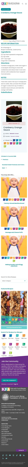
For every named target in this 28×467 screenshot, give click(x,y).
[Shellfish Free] (14, 143)
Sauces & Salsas (6, 9)
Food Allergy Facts (6, 426)
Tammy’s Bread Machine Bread (14, 203)
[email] (6, 458)
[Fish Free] (17, 140)
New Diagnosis (5, 431)
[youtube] (9, 455)
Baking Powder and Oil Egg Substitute (14, 265)
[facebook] (3, 455)
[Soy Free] (17, 143)
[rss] (3, 458)
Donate (21, 450)
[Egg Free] (14, 140)
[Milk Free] (5, 143)
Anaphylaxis (4, 429)
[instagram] (6, 455)
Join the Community (9, 380)
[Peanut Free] (8, 143)
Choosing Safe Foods (7, 435)
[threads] (13, 455)
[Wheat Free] (5, 146)
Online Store (4, 420)
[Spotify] (20, 455)
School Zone (4, 441)
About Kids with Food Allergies (9, 418)
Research (4, 443)
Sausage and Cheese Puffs (14, 232)
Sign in (16, 384)
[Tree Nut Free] (20, 143)
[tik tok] (16, 455)
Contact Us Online (6, 417)
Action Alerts (4, 444)
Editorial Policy (20, 463)
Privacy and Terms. (13, 463)
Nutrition (3, 437)
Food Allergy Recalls (6, 439)
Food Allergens (5, 428)
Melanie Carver (14, 133)
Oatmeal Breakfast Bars (14, 327)
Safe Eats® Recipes (6, 433)
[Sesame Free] (11, 143)
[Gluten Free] (20, 140)
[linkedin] (23, 455)
